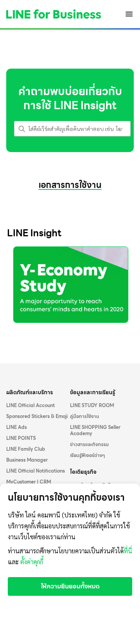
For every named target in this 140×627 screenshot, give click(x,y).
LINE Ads (16, 427)
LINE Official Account (30, 405)
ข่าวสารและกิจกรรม (89, 444)
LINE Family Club (25, 449)
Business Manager (27, 460)
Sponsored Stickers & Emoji (37, 416)
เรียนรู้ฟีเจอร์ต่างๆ (87, 455)
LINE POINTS (21, 438)
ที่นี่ (128, 551)
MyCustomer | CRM (28, 482)
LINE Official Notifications (35, 471)
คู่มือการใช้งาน (84, 416)
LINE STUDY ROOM (92, 405)
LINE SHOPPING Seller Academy (95, 430)
